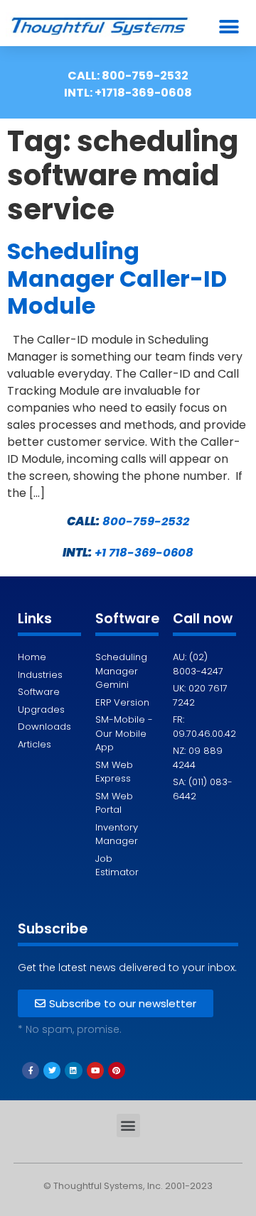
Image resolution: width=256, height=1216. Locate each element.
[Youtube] (95, 1070)
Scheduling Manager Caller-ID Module (117, 278)
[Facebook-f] (30, 1070)
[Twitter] (51, 1070)
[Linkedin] (73, 1070)
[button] (229, 27)
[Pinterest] (116, 1070)
